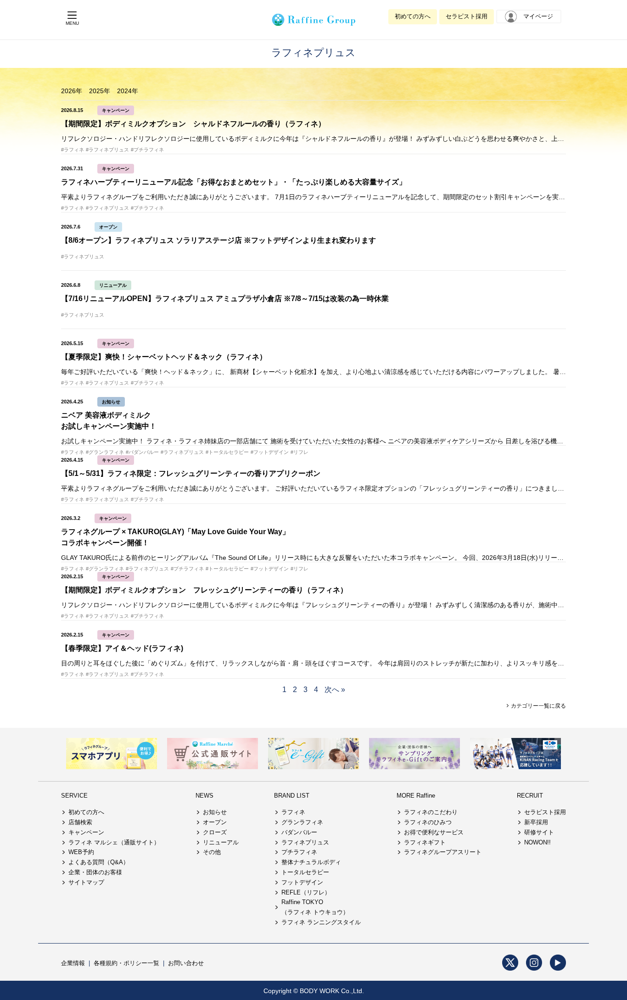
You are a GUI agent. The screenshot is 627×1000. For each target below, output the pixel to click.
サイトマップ (86, 882)
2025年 (99, 91)
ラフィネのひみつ (428, 822)
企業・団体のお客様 (95, 872)
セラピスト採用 (466, 16)
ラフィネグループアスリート (442, 852)
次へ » (335, 689)
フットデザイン (302, 882)
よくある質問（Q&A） (98, 862)
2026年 (71, 91)
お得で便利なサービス (434, 832)
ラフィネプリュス (305, 842)
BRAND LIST (291, 795)
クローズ (215, 832)
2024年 (127, 91)
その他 (212, 852)
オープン (108, 226)
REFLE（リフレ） (305, 892)
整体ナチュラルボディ (311, 862)
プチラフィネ (299, 852)
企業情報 (73, 963)
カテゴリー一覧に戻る (537, 706)
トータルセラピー (305, 872)
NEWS (204, 795)
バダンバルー (299, 832)
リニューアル (113, 285)
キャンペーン (115, 110)
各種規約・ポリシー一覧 (126, 963)
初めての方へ (413, 16)
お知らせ (111, 401)
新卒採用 (536, 822)
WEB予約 (81, 852)
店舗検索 (80, 822)
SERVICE (74, 795)
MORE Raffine (416, 795)
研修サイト (539, 832)
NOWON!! (537, 842)
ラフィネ (293, 812)
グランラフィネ (302, 822)
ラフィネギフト (425, 842)
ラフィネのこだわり (431, 812)
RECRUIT (530, 795)
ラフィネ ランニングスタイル (321, 922)
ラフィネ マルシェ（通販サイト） (114, 842)
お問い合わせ (186, 963)
